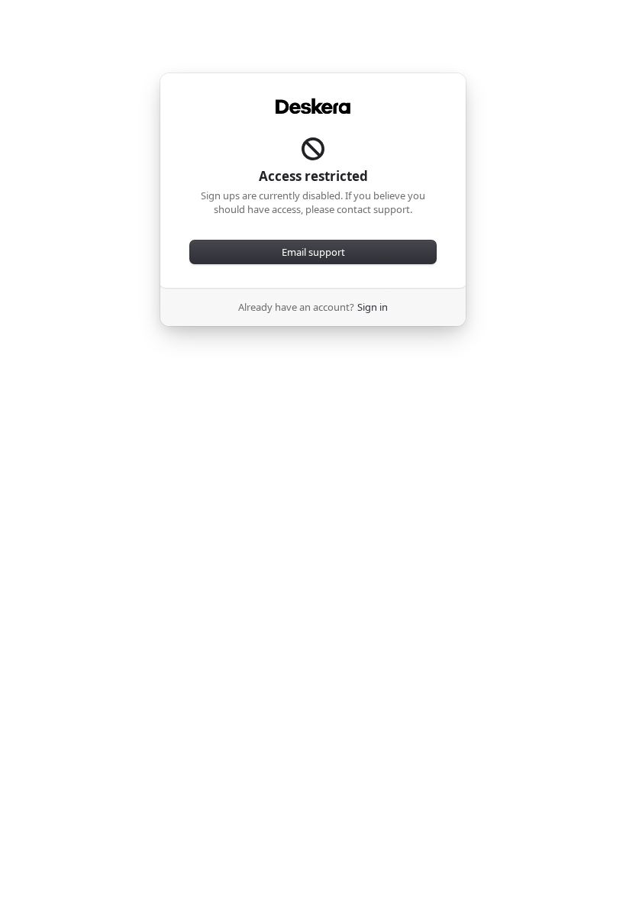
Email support (313, 252)
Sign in (372, 307)
